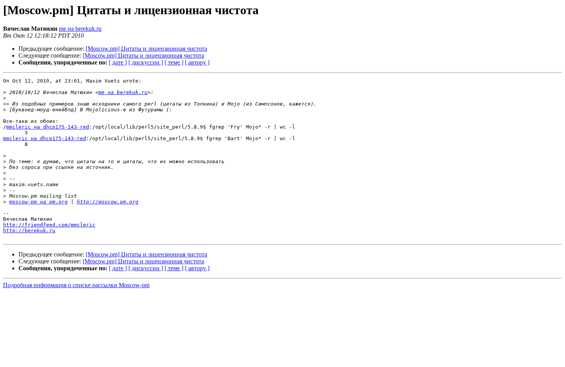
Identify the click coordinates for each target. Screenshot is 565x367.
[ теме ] (174, 62)
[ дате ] (118, 62)
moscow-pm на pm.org (38, 202)
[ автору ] (197, 62)
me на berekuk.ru (80, 28)
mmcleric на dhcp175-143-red (47, 127)
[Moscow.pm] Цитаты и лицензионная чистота (146, 48)
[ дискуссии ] (145, 62)
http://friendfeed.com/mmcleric (49, 225)
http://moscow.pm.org (107, 202)
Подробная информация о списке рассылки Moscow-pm (76, 285)
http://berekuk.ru (29, 230)
